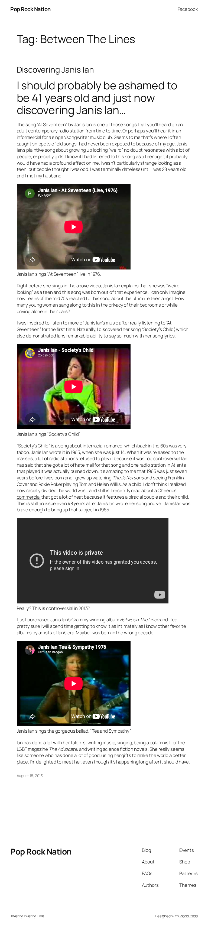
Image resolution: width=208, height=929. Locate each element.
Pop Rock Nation (30, 9)
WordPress (189, 915)
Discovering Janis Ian (55, 69)
